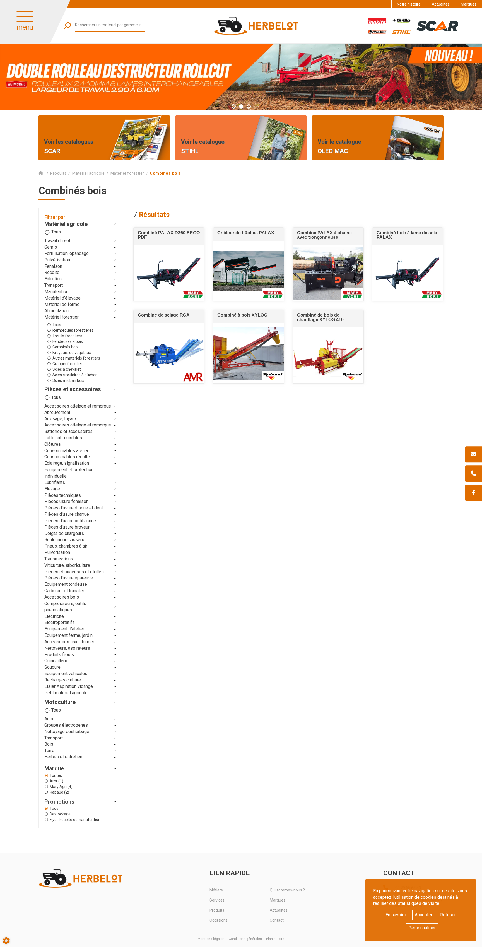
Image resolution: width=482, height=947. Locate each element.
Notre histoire (409, 4)
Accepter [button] (423, 914)
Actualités (441, 4)
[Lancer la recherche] (67, 25)
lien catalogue (195, 120)
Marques (468, 4)
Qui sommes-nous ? (287, 890)
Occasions (218, 920)
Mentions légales (211, 939)
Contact (277, 920)
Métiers (216, 890)
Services (217, 900)
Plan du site (275, 939)
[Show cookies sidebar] (6, 940)
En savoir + (396, 914)
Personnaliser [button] (422, 928)
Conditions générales (245, 939)
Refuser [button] (448, 914)
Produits (216, 910)
